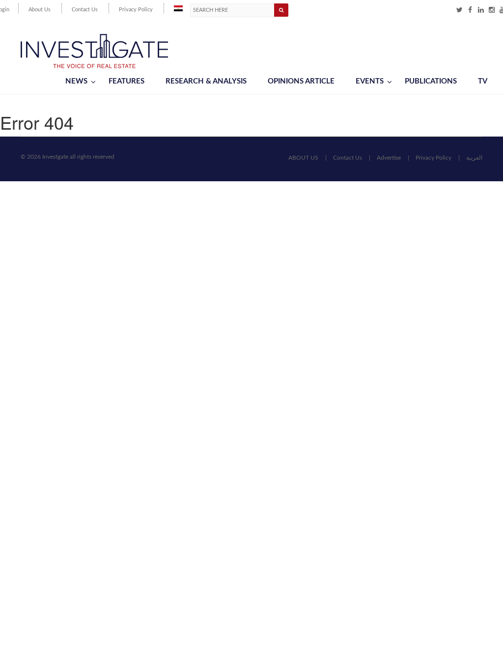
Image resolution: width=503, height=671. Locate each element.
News (76, 81)
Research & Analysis (206, 81)
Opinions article (301, 81)
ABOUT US (303, 158)
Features (126, 81)
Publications (431, 81)
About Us (39, 9)
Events (370, 81)
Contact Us (85, 9)
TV (482, 81)
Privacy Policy (136, 9)
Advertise (389, 158)
